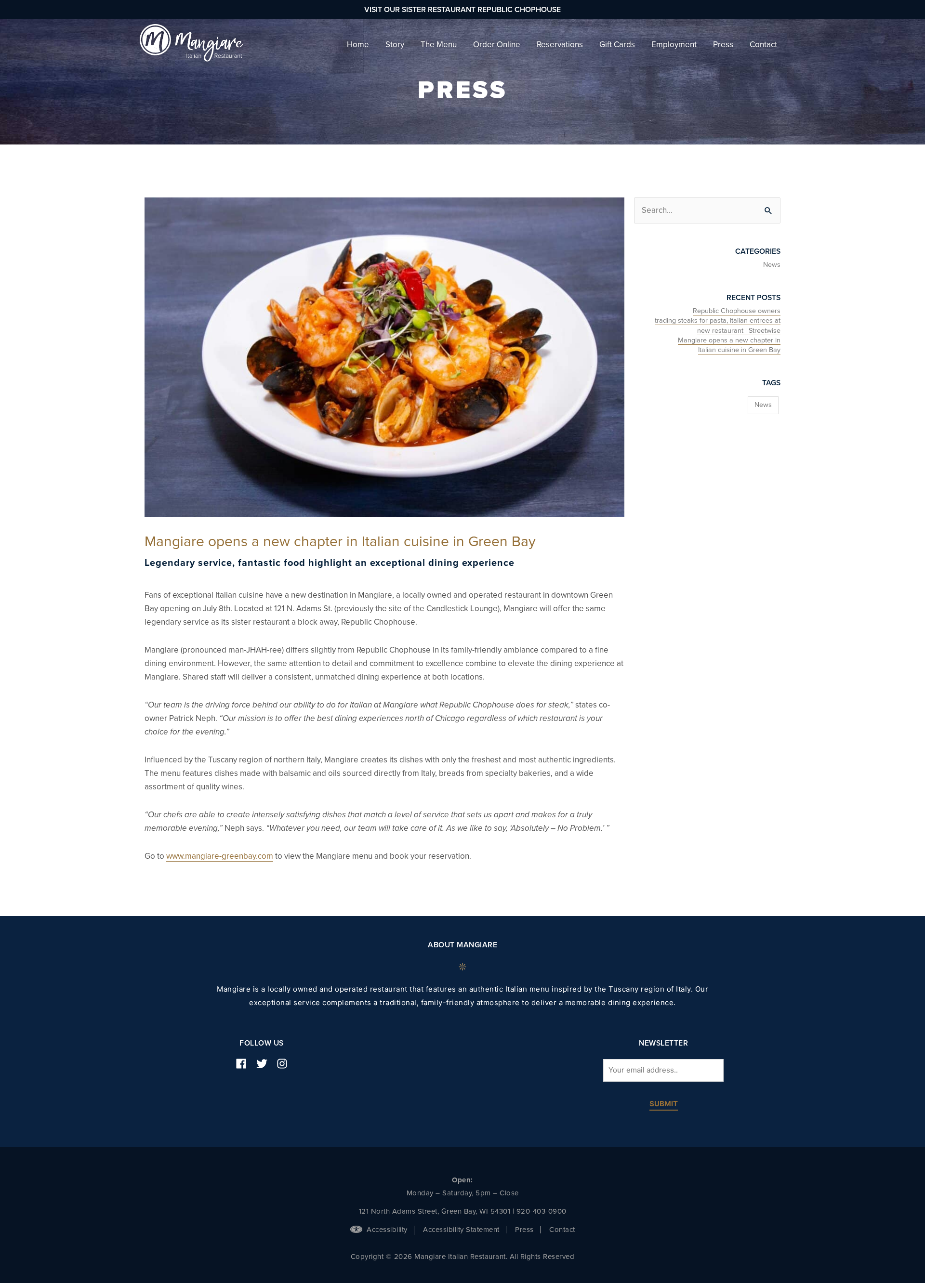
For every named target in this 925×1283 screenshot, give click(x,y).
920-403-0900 (541, 1211)
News (771, 265)
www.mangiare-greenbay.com (219, 856)
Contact (562, 1229)
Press (524, 1229)
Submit (663, 1104)
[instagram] (286, 1063)
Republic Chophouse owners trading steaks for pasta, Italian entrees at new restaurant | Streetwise (717, 320)
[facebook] (245, 1063)
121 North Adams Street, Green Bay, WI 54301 (435, 1211)
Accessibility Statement (461, 1229)
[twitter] (265, 1063)
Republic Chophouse (519, 9)
